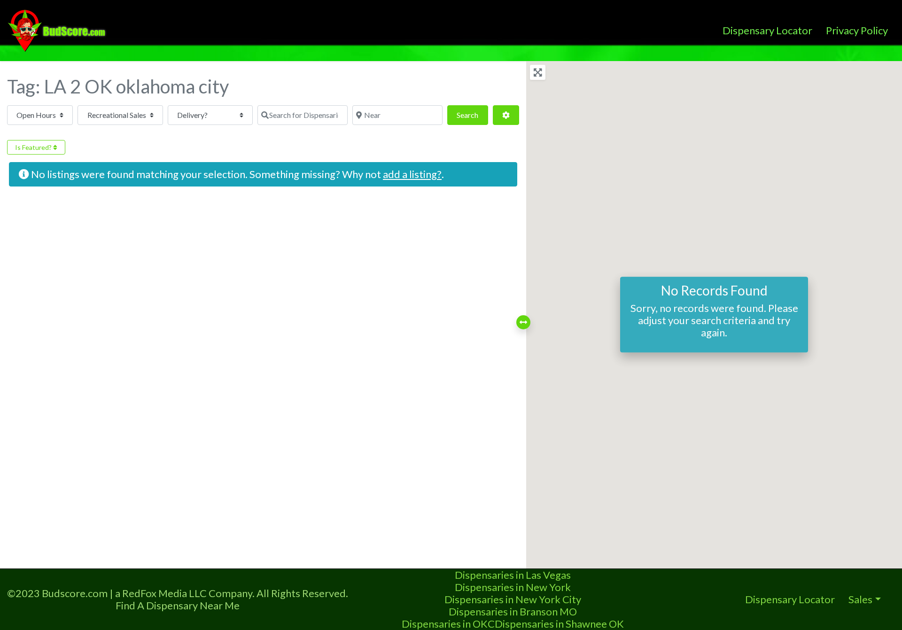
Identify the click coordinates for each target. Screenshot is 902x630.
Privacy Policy (857, 30)
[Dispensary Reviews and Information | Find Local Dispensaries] (58, 29)
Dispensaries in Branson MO (513, 611)
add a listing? (412, 174)
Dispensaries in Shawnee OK (559, 623)
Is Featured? (34, 147)
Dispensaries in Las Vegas (513, 574)
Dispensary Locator (767, 30)
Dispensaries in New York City (512, 599)
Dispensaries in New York (513, 587)
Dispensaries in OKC (448, 623)
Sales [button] (860, 599)
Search (472, 114)
